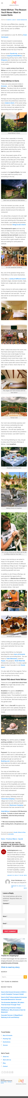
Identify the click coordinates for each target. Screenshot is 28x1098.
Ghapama (4, 60)
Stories (2, 1082)
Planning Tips (7, 1038)
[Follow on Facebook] (2, 1072)
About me (6, 1056)
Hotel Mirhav (5, 811)
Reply (25, 875)
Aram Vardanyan (22, 19)
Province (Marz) (11, 839)
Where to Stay (21, 832)
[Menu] (2, 3)
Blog (4, 1063)
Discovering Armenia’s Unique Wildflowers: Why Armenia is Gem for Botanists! (13, 1010)
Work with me (7, 1060)
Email (5, 923)
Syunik (15, 832)
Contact (5, 1066)
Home (3, 839)
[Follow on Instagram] (5, 1072)
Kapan (3, 661)
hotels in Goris (9, 103)
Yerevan (5, 1045)
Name (5, 916)
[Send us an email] (10, 1072)
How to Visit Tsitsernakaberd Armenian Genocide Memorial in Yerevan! (14, 998)
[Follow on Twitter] (7, 1072)
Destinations (6, 1042)
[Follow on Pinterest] (12, 1072)
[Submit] (25, 977)
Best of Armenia (7, 1035)
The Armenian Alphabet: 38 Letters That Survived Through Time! (12, 1003)
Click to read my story (10, 967)
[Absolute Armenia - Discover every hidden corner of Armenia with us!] (14, 3)
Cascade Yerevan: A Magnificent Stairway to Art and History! (12, 1016)
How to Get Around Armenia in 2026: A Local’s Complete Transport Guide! (13, 993)
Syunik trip (13, 53)
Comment (6, 903)
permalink (11, 834)
